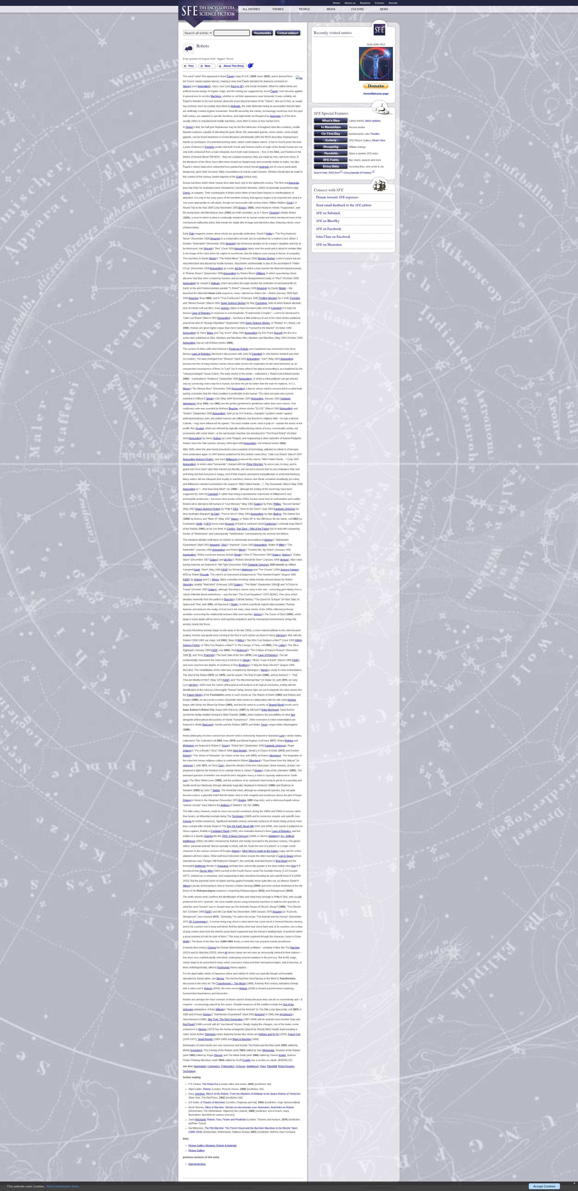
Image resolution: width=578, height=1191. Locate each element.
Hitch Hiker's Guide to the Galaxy (260, 851)
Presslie (204, 574)
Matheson (247, 569)
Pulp (191, 233)
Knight (282, 1055)
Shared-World (276, 704)
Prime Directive (254, 464)
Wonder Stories (266, 258)
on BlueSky (328, 220)
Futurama (222, 865)
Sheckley (188, 584)
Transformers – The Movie (231, 983)
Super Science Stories (233, 303)
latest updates (373, 120)
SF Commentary (198, 921)
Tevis (264, 724)
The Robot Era (210, 1084)
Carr (220, 765)
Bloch (242, 549)
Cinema (187, 821)
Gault (197, 569)
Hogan (258, 770)
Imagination (189, 554)
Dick (235, 508)
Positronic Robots (238, 349)
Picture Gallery (197, 1150)
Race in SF (237, 86)
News (384, 9)
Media (331, 9)
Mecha (220, 978)
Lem (281, 735)
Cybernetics (227, 1066)
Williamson (231, 459)
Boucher (233, 408)
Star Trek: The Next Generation (225, 1019)
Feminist (209, 147)
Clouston (274, 212)
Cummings (261, 303)
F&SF (224, 569)
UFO (208, 523)
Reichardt (200, 1119)
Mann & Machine (242, 1039)
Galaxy (258, 504)
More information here (63, 1186)
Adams (236, 851)
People (304, 9)
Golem (239, 176)
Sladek (216, 790)
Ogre (263, 1066)
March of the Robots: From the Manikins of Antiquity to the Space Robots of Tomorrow (253, 1093)
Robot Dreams (286, 1066)
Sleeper (202, 1029)
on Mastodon (329, 244)
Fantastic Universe (284, 508)
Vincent (208, 248)
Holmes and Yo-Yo (269, 1034)
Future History (195, 694)
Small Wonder (205, 1039)
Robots (208, 988)
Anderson (242, 650)
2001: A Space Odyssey (235, 836)
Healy (234, 604)
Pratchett (209, 655)
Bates (210, 332)
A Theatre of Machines (212, 1102)
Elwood (218, 1055)
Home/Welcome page (376, 93)
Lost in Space (286, 856)
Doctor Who (206, 870)
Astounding (240, 248)
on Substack (328, 213)
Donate (393, 3)
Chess (186, 192)
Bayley (265, 670)
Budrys (277, 513)
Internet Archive (197, 1164)
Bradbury (244, 665)
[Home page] (208, 13)
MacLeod (207, 724)
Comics (231, 528)
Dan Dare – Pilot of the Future (253, 528)
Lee (185, 780)
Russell (278, 332)
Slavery (187, 86)
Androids (235, 106)
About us (350, 3)
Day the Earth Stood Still (240, 826)
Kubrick (209, 836)
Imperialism (204, 86)
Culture (357, 9)
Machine (295, 947)
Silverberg (274, 755)
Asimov (225, 308)
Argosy (242, 207)
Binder (212, 258)
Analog (242, 800)
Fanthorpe (270, 523)
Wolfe (186, 941)
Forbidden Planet (220, 831)
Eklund (186, 755)
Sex (293, 714)
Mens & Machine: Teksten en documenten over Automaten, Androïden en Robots (249, 1107)
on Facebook (328, 228)
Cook (290, 202)
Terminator (238, 816)
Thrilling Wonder (268, 298)
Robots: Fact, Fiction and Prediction (226, 1119)
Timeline (375, 133)
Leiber (282, 645)
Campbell (276, 308)
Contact (379, 3)
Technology (189, 1071)
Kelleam (215, 283)
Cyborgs (240, 1066)
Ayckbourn (286, 1014)
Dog (293, 865)
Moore (186, 388)
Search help (320, 172)
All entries (251, 9)
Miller (281, 544)
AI (226, 952)
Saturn (234, 518)
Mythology (188, 745)
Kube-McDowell (270, 709)
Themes (278, 9)
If (278, 584)
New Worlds (239, 750)
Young (225, 745)
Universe (188, 765)
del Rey (239, 268)
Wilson (186, 885)
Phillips (277, 504)
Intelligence (253, 1066)
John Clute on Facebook (333, 236)
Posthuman (223, 967)
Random (365, 3)
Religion (289, 740)
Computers (213, 1066)
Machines (216, 96)
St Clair (215, 513)
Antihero (225, 805)
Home (336, 3)
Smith (199, 523)
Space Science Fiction (207, 508)
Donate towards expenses (337, 197)
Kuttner (217, 438)
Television (210, 1034)
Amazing (215, 238)
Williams (260, 273)
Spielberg (273, 836)
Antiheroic (200, 865)
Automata (275, 116)
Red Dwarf (281, 861)
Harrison (280, 635)
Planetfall (272, 1066)
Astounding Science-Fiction (198, 459)
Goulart (200, 428)
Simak (209, 398)
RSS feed (334, 172)
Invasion (229, 523)
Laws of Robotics (201, 313)
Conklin (246, 1060)
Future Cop (294, 1034)
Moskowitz (268, 1050)
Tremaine (295, 298)
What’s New (378, 140)
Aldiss (241, 640)
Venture (284, 559)
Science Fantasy (289, 569)
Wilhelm (220, 1009)
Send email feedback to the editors (343, 205)
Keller (269, 233)
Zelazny (187, 750)
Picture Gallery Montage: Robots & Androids (213, 1145)
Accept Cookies (544, 1186)
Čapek (230, 76)
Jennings (200, 1093)
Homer (189, 127)
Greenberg (196, 1050)
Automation (200, 1066)
